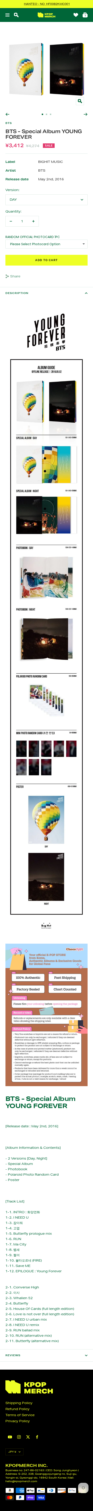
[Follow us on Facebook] (37, 1437)
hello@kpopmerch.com (21, 1481)
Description (16, 293)
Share (15, 276)
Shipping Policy (19, 1403)
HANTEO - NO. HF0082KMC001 (47, 4)
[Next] (86, 114)
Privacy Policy (17, 1421)
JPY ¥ (12, 1451)
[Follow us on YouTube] (9, 1437)
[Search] (16, 15)
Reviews (13, 1355)
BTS (8, 123)
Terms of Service (20, 1415)
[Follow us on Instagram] (18, 1437)
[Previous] (7, 114)
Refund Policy (17, 1409)
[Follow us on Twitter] (28, 1437)
